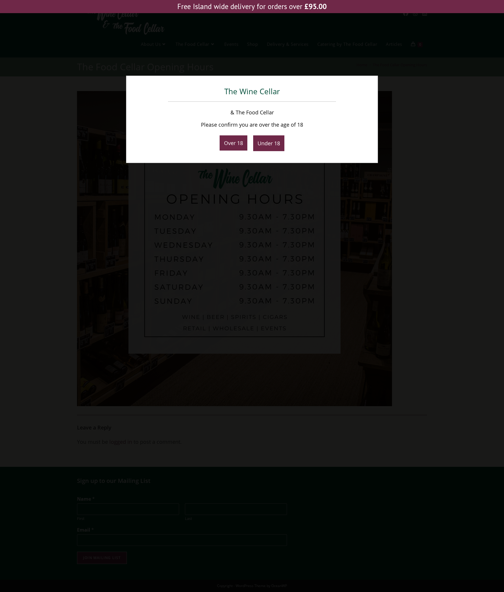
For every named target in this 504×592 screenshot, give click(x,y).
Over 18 (233, 142)
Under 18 (269, 143)
